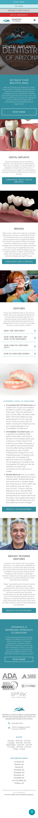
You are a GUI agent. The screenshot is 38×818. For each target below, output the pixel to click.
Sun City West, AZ (19, 780)
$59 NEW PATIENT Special (19, 10)
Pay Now (19, 6)
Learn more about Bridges (19, 261)
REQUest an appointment (19, 509)
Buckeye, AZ (19, 775)
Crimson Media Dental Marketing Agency (19, 794)
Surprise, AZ (19, 762)
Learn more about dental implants (19, 180)
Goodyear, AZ (19, 772)
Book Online (19, 2)
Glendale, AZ (19, 770)
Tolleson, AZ (19, 783)
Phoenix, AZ (19, 764)
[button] (34, 20)
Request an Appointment (19, 610)
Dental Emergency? (19, 15)
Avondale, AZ (19, 778)
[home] (11, 20)
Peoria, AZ (19, 767)
